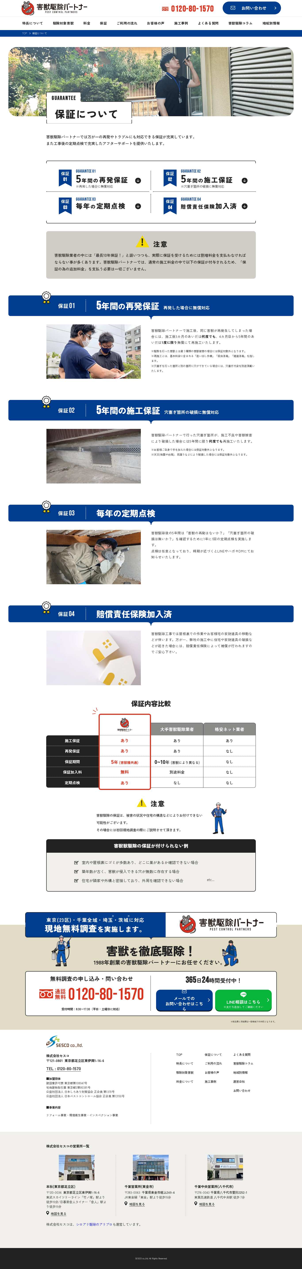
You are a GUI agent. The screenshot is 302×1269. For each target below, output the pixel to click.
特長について (32, 23)
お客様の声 (155, 23)
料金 (86, 23)
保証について (213, 1054)
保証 (103, 23)
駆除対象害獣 (63, 23)
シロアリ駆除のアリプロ (94, 1224)
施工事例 (181, 23)
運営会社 (239, 1081)
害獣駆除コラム (240, 23)
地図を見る (58, 1214)
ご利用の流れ (127, 23)
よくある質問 (208, 23)
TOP (24, 33)
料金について (184, 1081)
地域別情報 (271, 23)
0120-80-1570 (63, 1068)
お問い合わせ (241, 1090)
